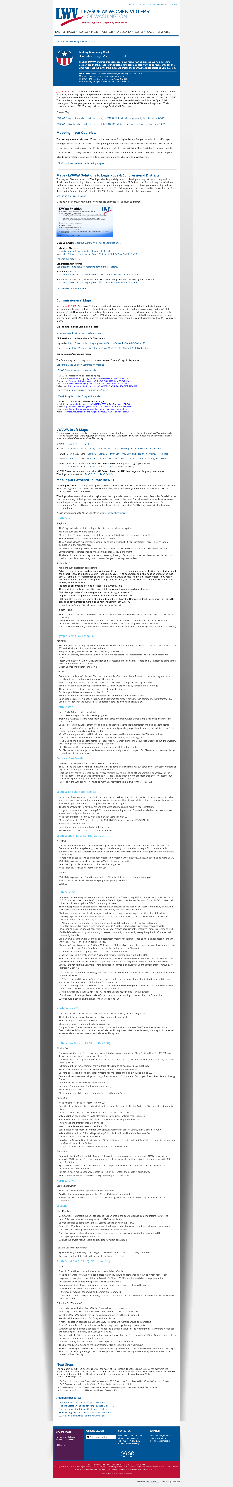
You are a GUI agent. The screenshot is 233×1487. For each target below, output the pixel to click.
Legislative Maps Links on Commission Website (80, 364)
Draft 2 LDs (72, 448)
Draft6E (112, 466)
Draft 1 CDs (88, 444)
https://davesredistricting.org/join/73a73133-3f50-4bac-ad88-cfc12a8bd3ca (110, 348)
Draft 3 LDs (72, 453)
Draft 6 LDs (90, 474)
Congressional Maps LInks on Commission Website (82, 389)
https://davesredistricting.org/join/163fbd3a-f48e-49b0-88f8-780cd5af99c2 (99, 282)
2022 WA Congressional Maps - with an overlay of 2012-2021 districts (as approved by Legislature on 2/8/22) (110, 118)
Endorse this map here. (68, 258)
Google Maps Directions (161, 1441)
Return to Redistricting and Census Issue (75, 41)
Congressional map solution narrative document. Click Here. (87, 266)
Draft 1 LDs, (73, 444)
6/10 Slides (155, 448)
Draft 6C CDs (106, 474)
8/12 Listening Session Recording (137, 458)
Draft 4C (103, 458)
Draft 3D (114, 453)
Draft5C (102, 466)
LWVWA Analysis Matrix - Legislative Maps (77, 370)
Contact (132, 4)
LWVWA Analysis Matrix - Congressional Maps (79, 396)
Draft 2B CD (104, 448)
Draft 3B (92, 453)
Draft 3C (103, 453)
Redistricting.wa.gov (93, 163)
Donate (146, 4)
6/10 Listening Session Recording (131, 448)
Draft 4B (91, 458)
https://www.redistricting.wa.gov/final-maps (78, 333)
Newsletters (155, 4)
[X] (131, 1454)
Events (139, 4)
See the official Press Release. (71, 195)
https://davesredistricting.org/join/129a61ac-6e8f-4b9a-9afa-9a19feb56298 (99, 254)
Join (162, 4)
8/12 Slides (161, 458)
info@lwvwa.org (132, 1443)
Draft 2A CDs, (88, 448)
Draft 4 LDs (72, 458)
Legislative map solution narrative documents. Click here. (85, 251)
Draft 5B (91, 466)
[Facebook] (124, 1454)
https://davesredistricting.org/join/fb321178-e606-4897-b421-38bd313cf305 (100, 274)
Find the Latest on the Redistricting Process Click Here (86, 1405)
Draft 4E (113, 458)
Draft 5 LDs (72, 466)
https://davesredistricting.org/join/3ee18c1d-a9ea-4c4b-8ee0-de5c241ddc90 (106, 343)
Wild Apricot (153, 1481)
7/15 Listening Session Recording (138, 453)
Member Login (171, 4)
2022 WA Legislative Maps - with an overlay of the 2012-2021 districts (111, 124)
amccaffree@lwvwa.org (113, 512)
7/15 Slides (162, 453)
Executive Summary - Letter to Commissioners (98, 242)
